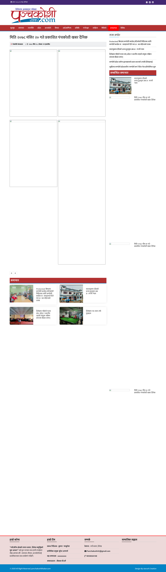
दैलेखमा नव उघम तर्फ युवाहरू (93, 312)
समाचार (21, 28)
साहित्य (95, 28)
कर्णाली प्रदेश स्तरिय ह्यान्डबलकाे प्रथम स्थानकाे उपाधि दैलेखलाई (131, 62)
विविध (123, 28)
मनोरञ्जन (86, 28)
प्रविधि (77, 28)
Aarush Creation (149, 568)
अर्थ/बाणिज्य (67, 28)
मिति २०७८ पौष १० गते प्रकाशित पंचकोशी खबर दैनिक (144, 391)
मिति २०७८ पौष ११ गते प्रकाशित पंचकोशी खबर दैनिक (144, 98)
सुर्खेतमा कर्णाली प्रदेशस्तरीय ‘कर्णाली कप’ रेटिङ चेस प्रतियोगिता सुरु (132, 66)
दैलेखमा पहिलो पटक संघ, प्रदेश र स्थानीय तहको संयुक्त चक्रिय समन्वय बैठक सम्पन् (43, 314)
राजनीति (31, 28)
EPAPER (113, 28)
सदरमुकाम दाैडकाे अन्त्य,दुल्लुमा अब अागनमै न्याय (92, 291)
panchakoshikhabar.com (40, 568)
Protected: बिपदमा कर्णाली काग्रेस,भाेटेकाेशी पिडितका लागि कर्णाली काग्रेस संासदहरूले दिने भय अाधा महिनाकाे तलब (45, 294)
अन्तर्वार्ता (48, 28)
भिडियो (104, 28)
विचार (57, 28)
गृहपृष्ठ (12, 28)
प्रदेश (39, 28)
